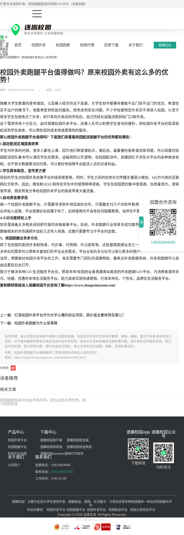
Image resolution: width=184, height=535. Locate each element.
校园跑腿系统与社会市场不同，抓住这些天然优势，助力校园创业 (43, 402)
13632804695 (163, 242)
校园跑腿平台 (17, 447)
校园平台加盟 (17, 453)
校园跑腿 (63, 45)
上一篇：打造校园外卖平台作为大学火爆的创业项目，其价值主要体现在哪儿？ (63, 315)
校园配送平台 (118, 509)
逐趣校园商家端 (51, 447)
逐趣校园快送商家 (79, 447)
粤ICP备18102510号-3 (92, 520)
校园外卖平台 (17, 440)
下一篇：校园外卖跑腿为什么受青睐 (28, 323)
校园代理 (87, 45)
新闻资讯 (4, 48)
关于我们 (135, 45)
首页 (18, 45)
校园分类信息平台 (142, 509)
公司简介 (14, 465)
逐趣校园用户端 (51, 440)
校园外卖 (38, 45)
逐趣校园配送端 (78, 440)
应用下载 (111, 45)
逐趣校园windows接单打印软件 (62, 453)
